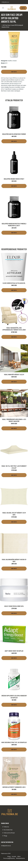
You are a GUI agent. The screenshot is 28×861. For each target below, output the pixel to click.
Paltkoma (6, 827)
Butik (23, 8)
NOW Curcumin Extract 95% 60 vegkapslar (14, 742)
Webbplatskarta (20, 858)
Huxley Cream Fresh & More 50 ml (14, 606)
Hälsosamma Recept (9, 833)
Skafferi (10, 60)
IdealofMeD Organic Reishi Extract (14, 179)
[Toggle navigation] (3, 7)
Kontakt (14, 856)
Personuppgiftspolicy (9, 858)
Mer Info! (14, 71)
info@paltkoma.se (5, 2)
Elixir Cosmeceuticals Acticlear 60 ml (14, 283)
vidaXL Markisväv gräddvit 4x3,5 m (14, 374)
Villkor (19, 856)
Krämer (15, 60)
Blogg (5, 836)
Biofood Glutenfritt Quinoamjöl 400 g (14, 787)
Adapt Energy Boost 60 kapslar (14, 651)
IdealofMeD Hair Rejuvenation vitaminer (14, 134)
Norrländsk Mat (8, 830)
